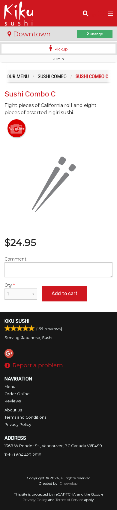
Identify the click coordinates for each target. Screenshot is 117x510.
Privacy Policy (17, 424)
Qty (9, 285)
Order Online (17, 394)
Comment (15, 259)
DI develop (68, 483)
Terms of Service (69, 499)
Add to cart (64, 293)
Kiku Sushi (16, 321)
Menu (9, 386)
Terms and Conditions (25, 417)
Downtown (31, 34)
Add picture (17, 128)
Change (96, 34)
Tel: (22, 455)
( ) (100, 13)
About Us (13, 410)
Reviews (12, 401)
